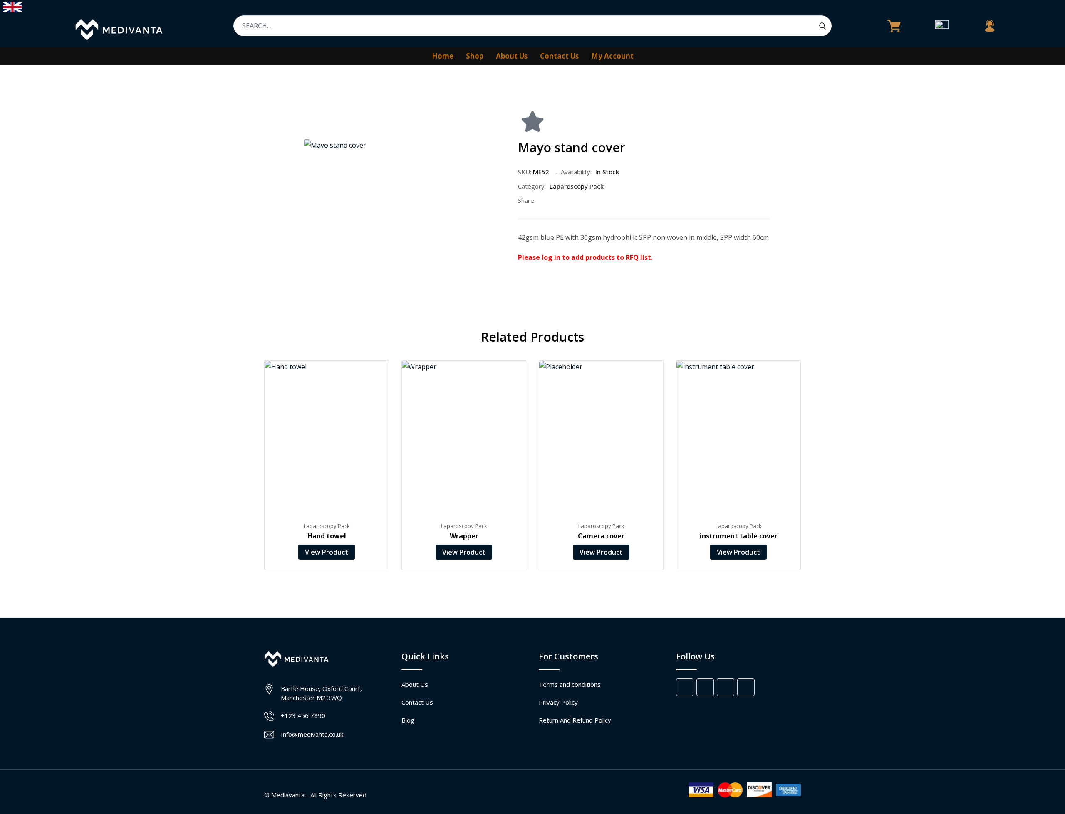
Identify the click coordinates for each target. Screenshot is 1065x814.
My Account (612, 56)
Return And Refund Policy (575, 720)
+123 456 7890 (303, 715)
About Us (512, 56)
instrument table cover (739, 535)
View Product (326, 552)
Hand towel (326, 535)
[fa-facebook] (542, 200)
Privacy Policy (558, 702)
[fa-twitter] (559, 200)
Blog (407, 720)
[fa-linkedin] (577, 200)
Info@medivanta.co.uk (312, 734)
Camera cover (601, 535)
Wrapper (464, 535)
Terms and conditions (570, 684)
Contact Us (559, 56)
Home (442, 56)
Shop (474, 56)
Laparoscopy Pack (577, 186)
